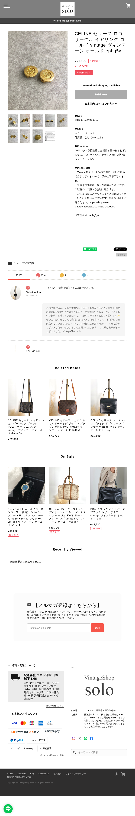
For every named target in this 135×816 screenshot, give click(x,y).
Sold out (100, 94)
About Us (21, 774)
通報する (121, 255)
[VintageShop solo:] (99, 686)
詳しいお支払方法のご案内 (52, 755)
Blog (32, 774)
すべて (19, 275)
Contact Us (43, 774)
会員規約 (57, 774)
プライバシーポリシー (76, 774)
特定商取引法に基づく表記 (19, 777)
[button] (10, 493)
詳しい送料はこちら (55, 706)
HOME (10, 774)
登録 (97, 628)
